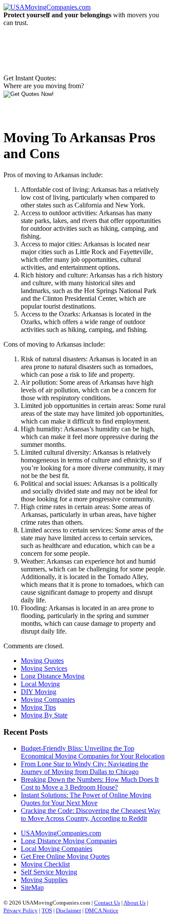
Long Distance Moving (52, 676)
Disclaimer (68, 910)
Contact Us (107, 902)
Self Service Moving (49, 872)
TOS (47, 910)
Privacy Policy (20, 910)
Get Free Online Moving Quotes (65, 856)
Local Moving (40, 684)
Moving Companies (48, 699)
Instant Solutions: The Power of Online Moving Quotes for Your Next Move (86, 798)
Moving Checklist (45, 864)
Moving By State (44, 715)
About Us (135, 902)
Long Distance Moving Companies (69, 841)
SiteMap (32, 887)
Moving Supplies (44, 879)
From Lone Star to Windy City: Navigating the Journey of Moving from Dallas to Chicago (84, 767)
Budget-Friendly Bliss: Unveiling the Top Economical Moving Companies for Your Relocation (93, 752)
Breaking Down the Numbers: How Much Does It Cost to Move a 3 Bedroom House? (90, 783)
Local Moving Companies (56, 848)
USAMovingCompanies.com (61, 833)
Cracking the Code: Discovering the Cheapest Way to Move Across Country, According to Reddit (90, 814)
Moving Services (44, 668)
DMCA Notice (101, 910)
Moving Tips (38, 707)
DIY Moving (38, 691)
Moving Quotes (42, 660)
